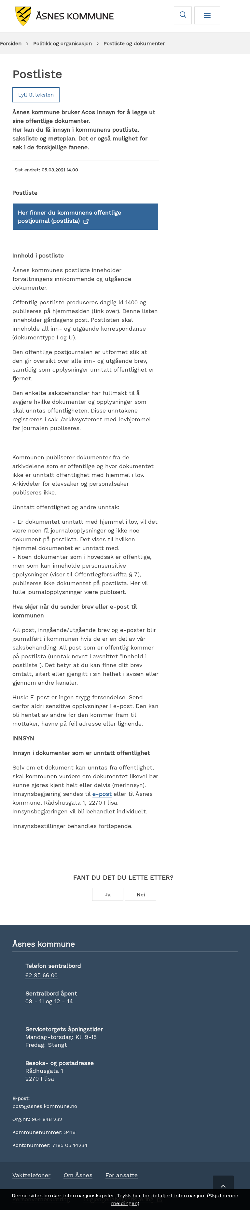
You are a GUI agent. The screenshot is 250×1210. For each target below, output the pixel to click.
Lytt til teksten (36, 95)
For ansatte (121, 1175)
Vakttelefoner (31, 1175)
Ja (108, 894)
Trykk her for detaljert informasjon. (161, 1195)
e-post (102, 793)
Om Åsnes (77, 1175)
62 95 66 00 (41, 975)
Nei (141, 894)
